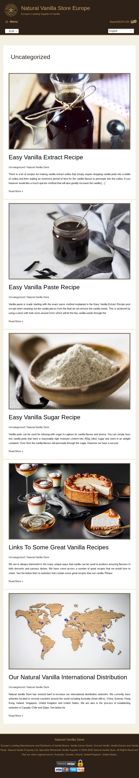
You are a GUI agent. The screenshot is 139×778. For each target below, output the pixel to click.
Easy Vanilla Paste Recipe (44, 287)
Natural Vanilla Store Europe (55, 8)
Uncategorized (17, 167)
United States (109, 754)
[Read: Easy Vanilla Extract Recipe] (69, 111)
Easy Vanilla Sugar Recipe (44, 417)
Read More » (16, 191)
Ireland (78, 754)
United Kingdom (92, 754)
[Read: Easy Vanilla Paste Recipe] (69, 241)
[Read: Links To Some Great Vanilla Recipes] (69, 501)
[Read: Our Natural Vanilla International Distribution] (69, 631)
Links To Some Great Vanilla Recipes (59, 547)
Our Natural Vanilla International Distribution (68, 677)
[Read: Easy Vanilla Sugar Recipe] (69, 371)
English (113, 30)
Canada (69, 754)
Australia (59, 754)
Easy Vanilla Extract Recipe (46, 157)
